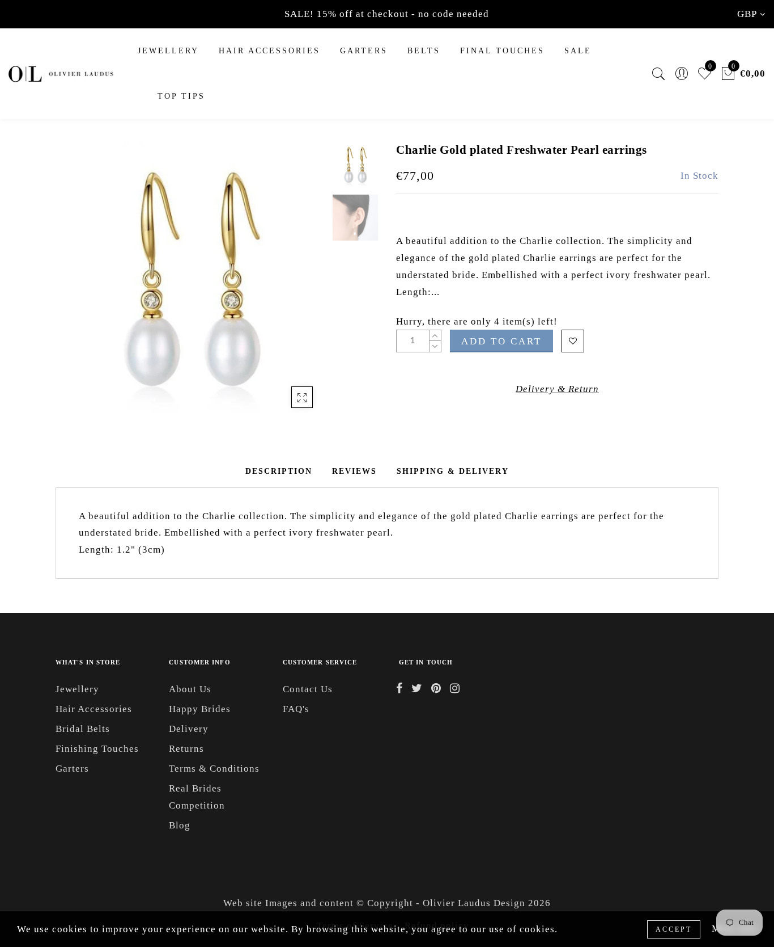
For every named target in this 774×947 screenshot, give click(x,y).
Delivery (189, 728)
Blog (179, 825)
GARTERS (364, 51)
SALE (578, 51)
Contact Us (308, 689)
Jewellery (168, 51)
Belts (423, 51)
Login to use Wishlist (573, 341)
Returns (186, 748)
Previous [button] (76, 287)
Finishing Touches (97, 748)
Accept (674, 929)
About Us (190, 689)
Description (278, 471)
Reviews (354, 471)
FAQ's (296, 709)
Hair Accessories (269, 51)
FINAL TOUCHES (502, 51)
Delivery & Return (557, 389)
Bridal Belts (83, 728)
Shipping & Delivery (453, 471)
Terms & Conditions (214, 768)
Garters (72, 768)
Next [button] (292, 287)
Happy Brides (200, 709)
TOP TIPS (181, 96)
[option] (191, 280)
